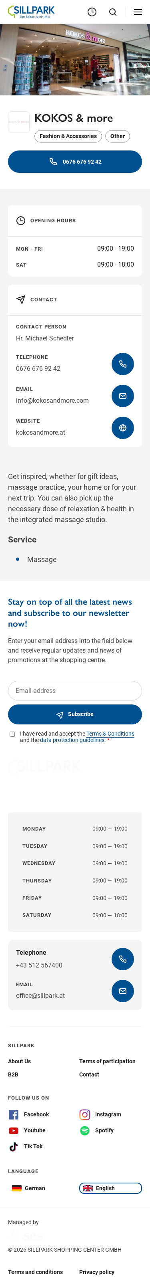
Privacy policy (96, 1271)
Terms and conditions (35, 1271)
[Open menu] (138, 12)
